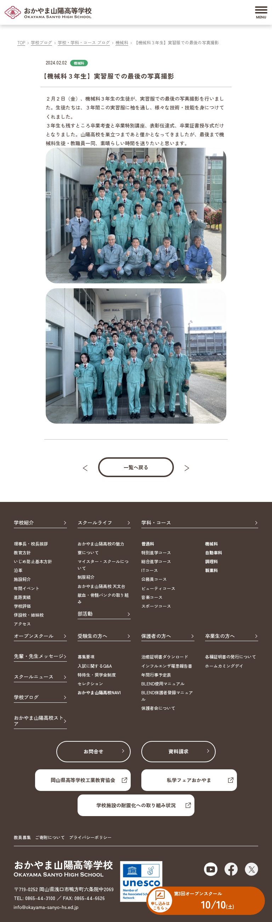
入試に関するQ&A (95, 666)
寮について (88, 552)
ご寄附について (50, 837)
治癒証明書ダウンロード (164, 657)
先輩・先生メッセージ (38, 656)
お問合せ (93, 751)
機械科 (121, 42)
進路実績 (22, 597)
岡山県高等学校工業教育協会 (83, 780)
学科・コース (156, 523)
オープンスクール (33, 636)
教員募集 (22, 837)
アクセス (22, 624)
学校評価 (22, 606)
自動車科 (213, 552)
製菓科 (211, 570)
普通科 (147, 544)
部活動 (85, 614)
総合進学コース (156, 561)
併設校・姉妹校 (29, 615)
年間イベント (26, 588)
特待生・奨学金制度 (97, 675)
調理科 (211, 561)
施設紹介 (22, 579)
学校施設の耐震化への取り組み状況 (136, 805)
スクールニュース (33, 677)
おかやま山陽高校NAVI (99, 692)
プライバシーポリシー (90, 837)
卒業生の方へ (220, 636)
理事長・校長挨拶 (31, 544)
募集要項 (86, 657)
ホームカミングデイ (224, 666)
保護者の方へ (156, 636)
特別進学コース (156, 552)
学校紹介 (24, 523)
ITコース (149, 570)
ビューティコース (158, 588)
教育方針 (22, 552)
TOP (21, 42)
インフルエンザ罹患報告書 (166, 666)
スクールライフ (95, 523)
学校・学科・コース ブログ (84, 42)
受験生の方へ (92, 636)
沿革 (18, 570)
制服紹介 (86, 577)
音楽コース (152, 597)
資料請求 (178, 751)
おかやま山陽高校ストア (38, 721)
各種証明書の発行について (230, 657)
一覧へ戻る (136, 467)
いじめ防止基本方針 (33, 561)
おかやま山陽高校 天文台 (101, 586)
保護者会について (158, 708)
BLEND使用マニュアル (163, 683)
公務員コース (154, 579)
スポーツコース (156, 606)
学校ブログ (41, 42)
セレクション (90, 683)
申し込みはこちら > (160, 905)
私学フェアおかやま (189, 780)
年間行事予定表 (156, 675)
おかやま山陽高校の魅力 (101, 544)
